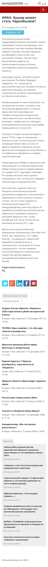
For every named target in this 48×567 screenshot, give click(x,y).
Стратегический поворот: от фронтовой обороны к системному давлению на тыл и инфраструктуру (24, 482)
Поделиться (12, 32)
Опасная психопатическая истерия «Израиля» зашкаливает (21, 540)
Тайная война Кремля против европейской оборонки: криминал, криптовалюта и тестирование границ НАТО (23, 453)
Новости (8, 441)
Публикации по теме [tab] (15, 295)
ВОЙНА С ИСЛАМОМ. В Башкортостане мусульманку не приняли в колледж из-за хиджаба (24, 526)
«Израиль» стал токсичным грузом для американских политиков (23, 468)
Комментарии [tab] (12, 301)
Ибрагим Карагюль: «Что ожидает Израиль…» (21, 496)
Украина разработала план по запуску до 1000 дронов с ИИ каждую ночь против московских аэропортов (23, 511)
